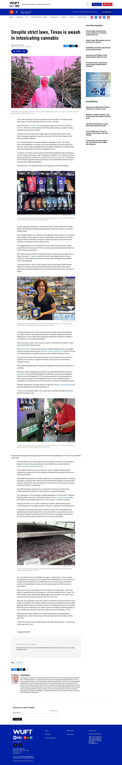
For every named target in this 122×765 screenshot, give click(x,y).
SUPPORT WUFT (82, 17)
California (20, 128)
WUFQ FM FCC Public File (95, 740)
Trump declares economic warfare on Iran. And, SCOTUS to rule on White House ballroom (97, 142)
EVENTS (63, 17)
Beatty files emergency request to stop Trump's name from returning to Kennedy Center (98, 116)
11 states (32, 256)
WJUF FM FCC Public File (95, 739)
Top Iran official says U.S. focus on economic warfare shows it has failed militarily (97, 133)
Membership (70, 730)
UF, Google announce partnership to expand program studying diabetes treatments (96, 64)
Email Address (17, 712)
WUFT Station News (50, 738)
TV (27, 17)
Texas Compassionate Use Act (54, 351)
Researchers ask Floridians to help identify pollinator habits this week (96, 56)
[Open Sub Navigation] (14, 17)
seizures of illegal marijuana (59, 497)
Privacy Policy (92, 730)
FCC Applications (93, 743)
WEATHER (19, 17)
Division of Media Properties (26, 761)
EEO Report (92, 742)
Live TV (97, 4)
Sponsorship (70, 734)
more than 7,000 (34, 125)
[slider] (19, 12)
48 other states (25, 349)
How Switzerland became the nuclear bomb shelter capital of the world (97, 125)
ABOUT (72, 17)
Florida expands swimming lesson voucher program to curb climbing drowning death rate (96, 33)
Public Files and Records (95, 734)
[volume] (16, 12)
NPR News (19, 662)
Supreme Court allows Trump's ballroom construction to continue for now (98, 108)
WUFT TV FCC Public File (95, 738)
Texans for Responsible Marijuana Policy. (30, 466)
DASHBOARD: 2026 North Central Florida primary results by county (98, 48)
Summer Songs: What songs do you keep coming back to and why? (98, 41)
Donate (108, 4)
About (46, 730)
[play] (11, 12)
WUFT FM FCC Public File (95, 737)
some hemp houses (65, 385)
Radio (45, 17)
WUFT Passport (36, 17)
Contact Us (48, 734)
